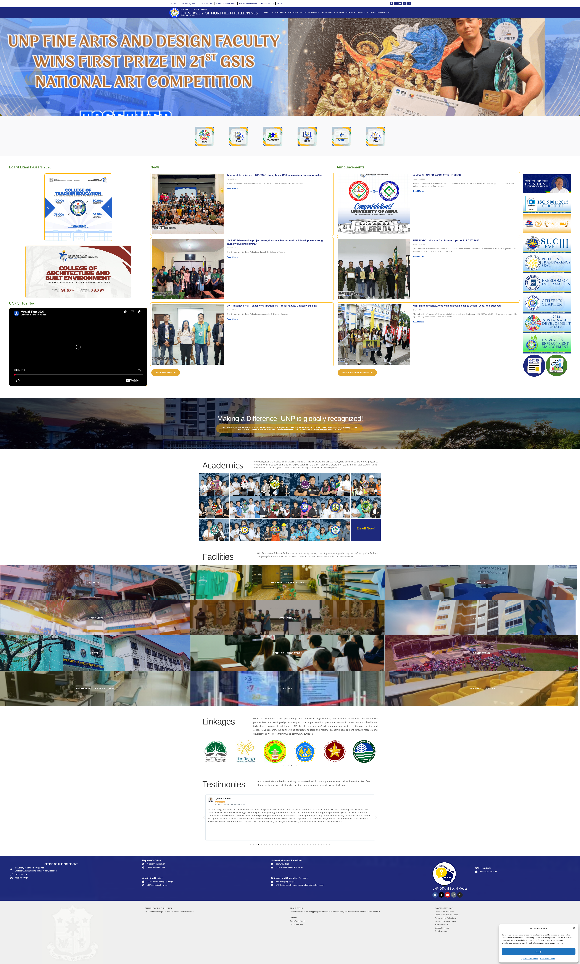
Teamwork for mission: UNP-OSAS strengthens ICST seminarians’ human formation (274, 175)
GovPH (173, 3)
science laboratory (287, 653)
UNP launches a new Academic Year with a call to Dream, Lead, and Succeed (457, 305)
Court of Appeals (442, 928)
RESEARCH (344, 12)
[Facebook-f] (391, 3)
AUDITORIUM (287, 618)
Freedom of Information (226, 3)
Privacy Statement (547, 958)
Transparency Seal (187, 3)
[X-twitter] (396, 3)
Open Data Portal (297, 921)
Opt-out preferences (529, 958)
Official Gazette (296, 924)
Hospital (95, 582)
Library (481, 582)
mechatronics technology (95, 688)
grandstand (481, 653)
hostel (95, 653)
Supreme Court (441, 924)
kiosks (287, 688)
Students (281, 3)
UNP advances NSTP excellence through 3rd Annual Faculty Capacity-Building (272, 305)
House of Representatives (446, 921)
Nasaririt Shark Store (287, 582)
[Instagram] (409, 3)
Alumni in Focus (267, 3)
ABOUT (267, 12)
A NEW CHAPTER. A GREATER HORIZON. (437, 175)
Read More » (232, 188)
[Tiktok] (404, 3)
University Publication (248, 3)
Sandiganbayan (441, 931)
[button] (573, 928)
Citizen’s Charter (206, 3)
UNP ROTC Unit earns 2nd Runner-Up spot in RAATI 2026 (446, 240)
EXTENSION (359, 12)
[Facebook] (435, 895)
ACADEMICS (280, 12)
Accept (538, 951)
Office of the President (444, 911)
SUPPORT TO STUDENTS (323, 12)
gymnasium (95, 618)
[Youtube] (400, 3)
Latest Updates (378, 12)
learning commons (481, 688)
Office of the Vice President (446, 914)
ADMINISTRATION (298, 12)
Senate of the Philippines (445, 918)
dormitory (480, 618)
